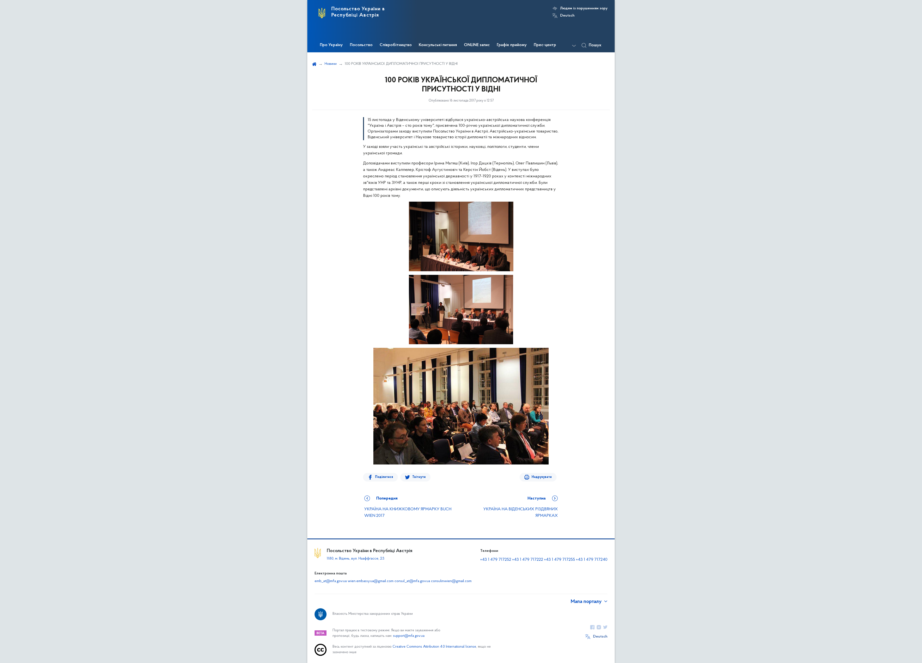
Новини (331, 64)
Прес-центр (545, 45)
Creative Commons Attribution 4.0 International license (434, 647)
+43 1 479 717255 (559, 560)
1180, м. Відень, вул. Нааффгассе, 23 (355, 559)
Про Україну (331, 45)
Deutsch (567, 16)
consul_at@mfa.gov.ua (412, 581)
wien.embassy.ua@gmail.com (371, 581)
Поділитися (384, 477)
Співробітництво (396, 45)
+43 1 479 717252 (495, 560)
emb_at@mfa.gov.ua (331, 581)
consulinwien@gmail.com (451, 581)
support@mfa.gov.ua (409, 636)
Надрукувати (542, 477)
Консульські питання (438, 45)
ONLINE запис (477, 45)
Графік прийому (512, 45)
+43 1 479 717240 (591, 560)
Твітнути (419, 477)
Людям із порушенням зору (583, 8)
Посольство (361, 45)
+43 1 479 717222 (527, 560)
